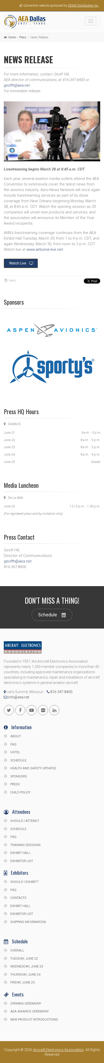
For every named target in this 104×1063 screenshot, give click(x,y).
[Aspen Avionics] (52, 330)
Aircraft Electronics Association (58, 1050)
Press (22, 37)
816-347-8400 (60, 692)
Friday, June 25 (22, 982)
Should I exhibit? (24, 882)
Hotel (15, 752)
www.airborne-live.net (45, 249)
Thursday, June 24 (25, 974)
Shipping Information (28, 922)
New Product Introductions (34, 1019)
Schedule (47, 614)
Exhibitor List (21, 861)
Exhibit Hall (20, 853)
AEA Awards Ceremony (29, 1011)
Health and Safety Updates (33, 768)
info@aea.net (18, 697)
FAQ (13, 744)
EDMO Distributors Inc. (83, 5)
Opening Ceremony (25, 1003)
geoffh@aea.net (17, 85)
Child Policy (20, 792)
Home (12, 37)
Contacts (18, 898)
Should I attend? (24, 821)
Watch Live (17, 263)
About (15, 736)
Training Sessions (25, 845)
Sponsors (18, 776)
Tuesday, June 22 (24, 958)
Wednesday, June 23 (26, 966)
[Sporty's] (52, 367)
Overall (17, 950)
